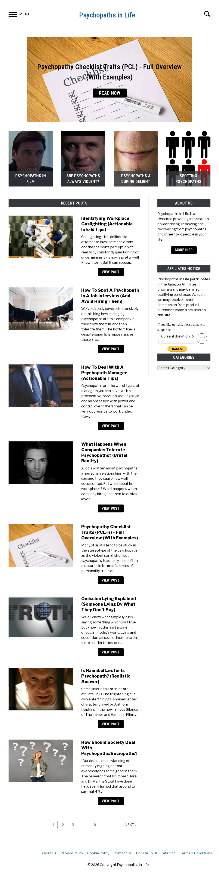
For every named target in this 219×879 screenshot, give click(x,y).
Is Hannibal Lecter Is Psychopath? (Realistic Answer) (105, 676)
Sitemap (169, 853)
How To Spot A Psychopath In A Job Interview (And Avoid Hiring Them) (110, 296)
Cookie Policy (98, 853)
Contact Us (123, 853)
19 (95, 825)
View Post (111, 272)
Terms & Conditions (196, 853)
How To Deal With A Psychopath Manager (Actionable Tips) (104, 373)
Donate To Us (147, 853)
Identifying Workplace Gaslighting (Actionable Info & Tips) (107, 224)
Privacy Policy (72, 853)
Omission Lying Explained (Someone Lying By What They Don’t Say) (108, 604)
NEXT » (130, 825)
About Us (48, 853)
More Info (184, 250)
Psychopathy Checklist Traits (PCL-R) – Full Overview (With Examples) (109, 532)
